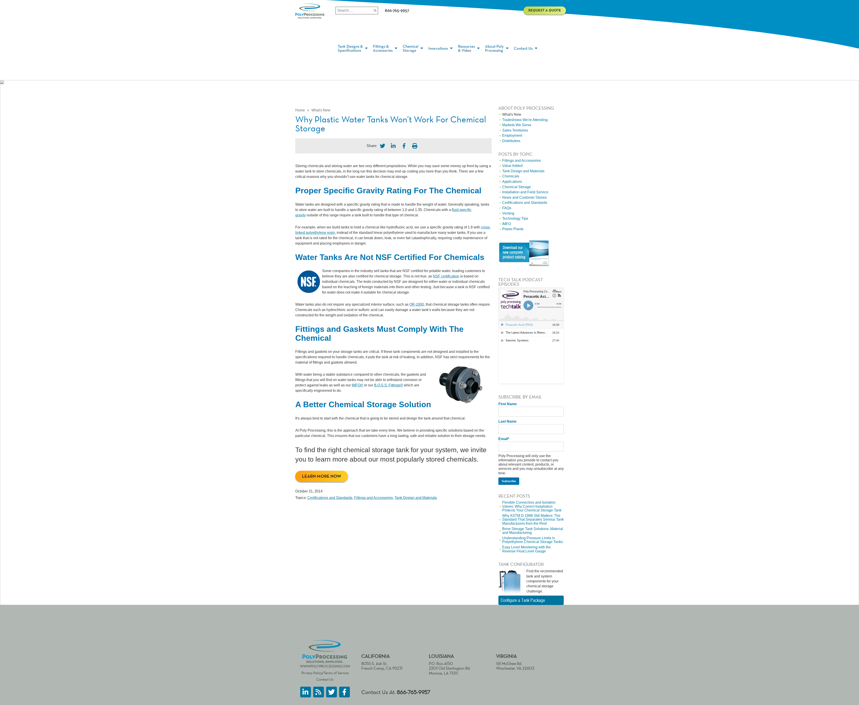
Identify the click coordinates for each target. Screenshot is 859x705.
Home (300, 110)
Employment (512, 135)
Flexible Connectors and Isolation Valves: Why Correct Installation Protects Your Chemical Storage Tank (531, 506)
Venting (508, 213)
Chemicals (510, 176)
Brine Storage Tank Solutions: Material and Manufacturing (532, 531)
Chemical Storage (516, 187)
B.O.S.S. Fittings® (388, 385)
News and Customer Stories (524, 197)
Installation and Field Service (525, 192)
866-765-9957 (413, 692)
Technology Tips (515, 218)
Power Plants (512, 229)
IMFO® (357, 385)
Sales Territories (515, 130)
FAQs (506, 208)
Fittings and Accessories (373, 498)
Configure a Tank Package (523, 600)
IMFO (506, 224)
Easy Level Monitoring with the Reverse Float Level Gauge (526, 549)
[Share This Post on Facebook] (404, 146)
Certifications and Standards (329, 498)
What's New (320, 110)
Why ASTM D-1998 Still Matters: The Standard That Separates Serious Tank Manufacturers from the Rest (533, 519)
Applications (512, 181)
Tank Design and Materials (416, 498)
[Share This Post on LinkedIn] (393, 146)
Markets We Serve (516, 125)
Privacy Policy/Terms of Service (325, 673)
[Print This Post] (414, 146)
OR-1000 (416, 304)
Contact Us (325, 679)
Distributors (511, 141)
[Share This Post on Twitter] (382, 146)
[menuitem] (353, 48)
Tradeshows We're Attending (525, 120)
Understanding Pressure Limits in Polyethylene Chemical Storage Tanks (532, 540)
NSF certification (446, 276)
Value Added (512, 166)
